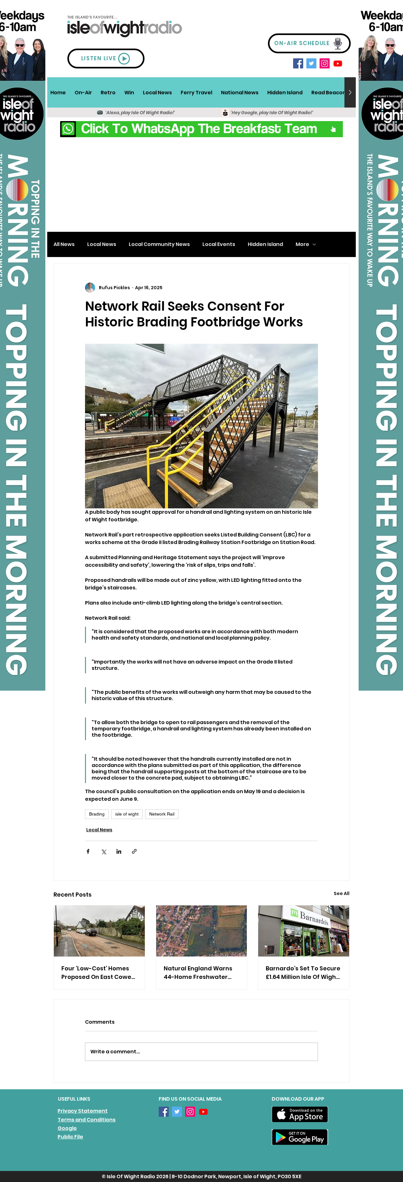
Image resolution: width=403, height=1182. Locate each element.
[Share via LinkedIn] (119, 851)
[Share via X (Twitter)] (103, 851)
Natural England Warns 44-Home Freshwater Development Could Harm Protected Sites (198, 972)
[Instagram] (325, 63)
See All (341, 893)
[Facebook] (298, 63)
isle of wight (127, 813)
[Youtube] (338, 63)
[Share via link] (134, 851)
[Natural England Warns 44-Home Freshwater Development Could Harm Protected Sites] (201, 931)
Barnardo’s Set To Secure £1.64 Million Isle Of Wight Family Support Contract (303, 972)
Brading (97, 813)
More (302, 244)
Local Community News (159, 244)
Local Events (218, 244)
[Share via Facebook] (88, 851)
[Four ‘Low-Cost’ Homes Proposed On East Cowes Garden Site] (99, 931)
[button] (83, 92)
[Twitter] (311, 63)
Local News (101, 244)
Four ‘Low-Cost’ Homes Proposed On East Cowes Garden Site (97, 972)
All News (64, 244)
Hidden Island (265, 244)
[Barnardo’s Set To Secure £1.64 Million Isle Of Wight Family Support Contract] (303, 931)
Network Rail (161, 813)
